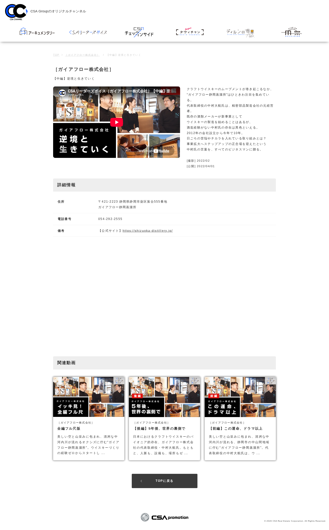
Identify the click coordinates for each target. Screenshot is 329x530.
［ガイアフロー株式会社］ (82, 55)
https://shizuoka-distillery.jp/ (148, 230)
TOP (56, 55)
